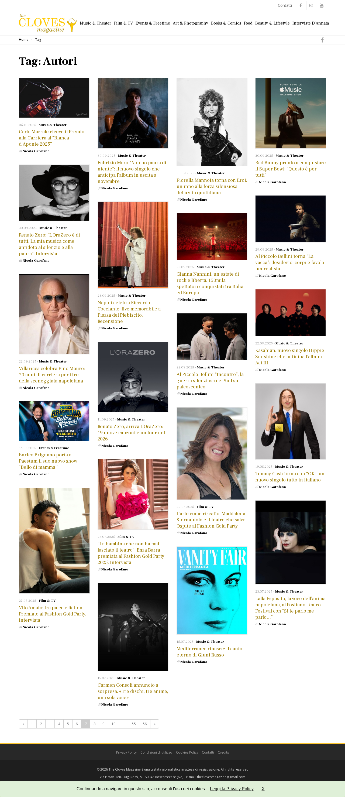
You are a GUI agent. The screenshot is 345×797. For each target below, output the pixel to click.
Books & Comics (226, 23)
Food (248, 23)
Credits (223, 752)
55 (134, 723)
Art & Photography (190, 23)
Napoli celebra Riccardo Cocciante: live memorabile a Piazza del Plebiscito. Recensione (129, 312)
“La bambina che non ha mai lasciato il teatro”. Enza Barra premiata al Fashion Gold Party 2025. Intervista (131, 553)
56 (145, 723)
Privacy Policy (126, 752)
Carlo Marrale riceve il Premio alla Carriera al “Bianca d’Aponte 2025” (51, 138)
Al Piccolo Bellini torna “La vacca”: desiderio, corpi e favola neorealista (289, 262)
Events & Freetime (153, 23)
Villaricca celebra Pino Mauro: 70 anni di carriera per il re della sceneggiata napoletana (52, 374)
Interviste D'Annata (310, 23)
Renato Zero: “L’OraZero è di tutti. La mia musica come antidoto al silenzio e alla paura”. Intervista (49, 244)
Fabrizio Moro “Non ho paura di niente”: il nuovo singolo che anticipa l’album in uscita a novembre (132, 172)
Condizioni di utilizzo (156, 752)
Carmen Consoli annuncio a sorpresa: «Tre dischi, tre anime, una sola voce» (133, 691)
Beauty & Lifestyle (272, 23)
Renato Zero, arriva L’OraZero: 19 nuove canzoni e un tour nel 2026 (131, 432)
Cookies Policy (187, 752)
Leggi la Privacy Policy (232, 788)
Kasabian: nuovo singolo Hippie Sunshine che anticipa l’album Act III (289, 356)
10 (113, 723)
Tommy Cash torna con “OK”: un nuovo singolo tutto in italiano (290, 477)
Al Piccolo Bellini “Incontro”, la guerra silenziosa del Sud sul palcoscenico (210, 380)
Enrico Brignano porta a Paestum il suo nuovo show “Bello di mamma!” (48, 461)
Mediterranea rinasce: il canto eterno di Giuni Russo (209, 652)
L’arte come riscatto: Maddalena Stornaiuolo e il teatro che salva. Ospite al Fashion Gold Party (212, 520)
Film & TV (123, 23)
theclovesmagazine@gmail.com (221, 777)
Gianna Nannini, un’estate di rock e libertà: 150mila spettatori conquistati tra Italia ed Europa (210, 283)
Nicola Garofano (36, 151)
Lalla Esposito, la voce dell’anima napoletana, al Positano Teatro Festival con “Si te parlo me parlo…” (290, 608)
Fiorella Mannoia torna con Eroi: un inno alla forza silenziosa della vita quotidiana (212, 186)
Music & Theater (95, 23)
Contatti (285, 5)
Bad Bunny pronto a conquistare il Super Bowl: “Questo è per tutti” (290, 169)
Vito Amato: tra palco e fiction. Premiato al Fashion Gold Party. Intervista (52, 614)
